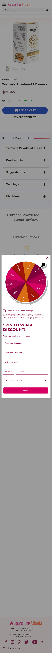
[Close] (47, 258)
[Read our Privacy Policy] (46, 314)
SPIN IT (26, 390)
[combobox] (8, 371)
